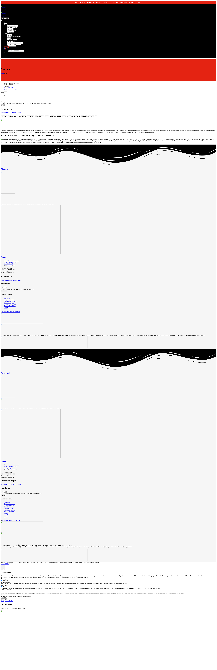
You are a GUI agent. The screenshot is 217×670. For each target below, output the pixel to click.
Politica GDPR (5, 564)
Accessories (10, 32)
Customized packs (12, 27)
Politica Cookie (9, 601)
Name (2, 92)
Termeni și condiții (9, 511)
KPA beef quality (12, 39)
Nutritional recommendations (15, 43)
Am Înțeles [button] (12, 564)
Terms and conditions (10, 306)
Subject (3, 95)
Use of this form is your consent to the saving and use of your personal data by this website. (27, 103)
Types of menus (11, 46)
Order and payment (9, 303)
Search (6, 50)
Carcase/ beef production (14, 36)
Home (5, 23)
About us (4, 169)
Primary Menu (4, 18)
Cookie (6, 307)
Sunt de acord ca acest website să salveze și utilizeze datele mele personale (22, 493)
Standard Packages (12, 26)
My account (7, 298)
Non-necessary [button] (5, 585)
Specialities (10, 29)
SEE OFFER (137, 2)
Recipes (9, 35)
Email (2, 94)
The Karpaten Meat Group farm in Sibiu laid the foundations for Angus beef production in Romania (27, 204)
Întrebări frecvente (9, 505)
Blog (5, 33)
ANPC (6, 516)
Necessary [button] (3, 579)
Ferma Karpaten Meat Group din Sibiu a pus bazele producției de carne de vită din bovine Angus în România (30, 408)
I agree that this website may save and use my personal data (18, 289)
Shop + (6, 24)
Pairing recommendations (14, 44)
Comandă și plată (8, 508)
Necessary (5, 580)
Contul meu (7, 502)
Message (3, 102)
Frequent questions (9, 300)
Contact (6, 47)
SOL (5, 517)
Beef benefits (10, 41)
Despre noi (5, 373)
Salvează (3, 599)
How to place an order (10, 304)
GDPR (6, 309)
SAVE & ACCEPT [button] (6, 590)
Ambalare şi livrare (9, 507)
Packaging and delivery (10, 301)
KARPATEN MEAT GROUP (11, 312)
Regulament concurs (9, 504)
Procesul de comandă (9, 510)
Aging (9, 38)
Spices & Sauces (11, 30)
